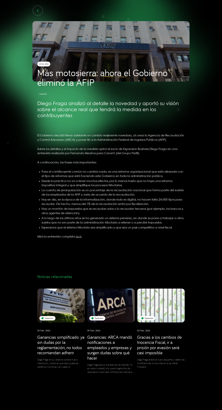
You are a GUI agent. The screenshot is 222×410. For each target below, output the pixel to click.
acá (78, 236)
